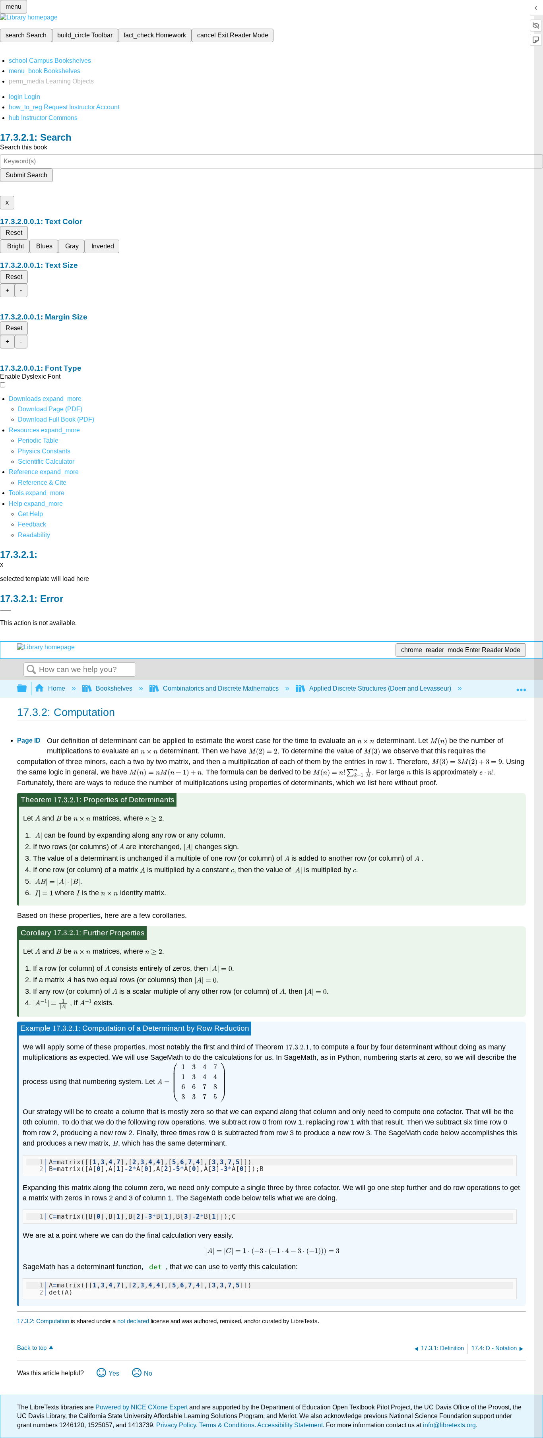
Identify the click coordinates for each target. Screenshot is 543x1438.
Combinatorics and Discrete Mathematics (220, 688)
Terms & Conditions (226, 1425)
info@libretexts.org (448, 1425)
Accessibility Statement (290, 1425)
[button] (32, 524)
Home (57, 688)
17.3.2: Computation (43, 1321)
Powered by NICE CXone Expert (142, 1407)
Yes (114, 1373)
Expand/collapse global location (521, 686)
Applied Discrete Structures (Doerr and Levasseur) (380, 688)
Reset (14, 232)
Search (31, 670)
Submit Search (26, 175)
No (148, 1373)
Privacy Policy (176, 1425)
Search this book (23, 147)
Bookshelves (114, 688)
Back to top (32, 1347)
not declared (134, 1321)
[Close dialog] (5, 610)
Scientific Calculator (46, 461)
